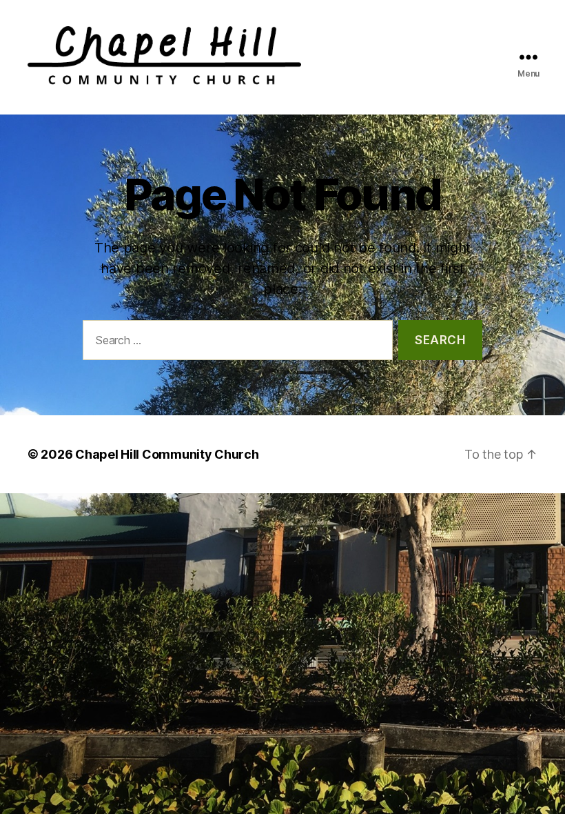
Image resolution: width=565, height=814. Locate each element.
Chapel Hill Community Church (166, 454)
